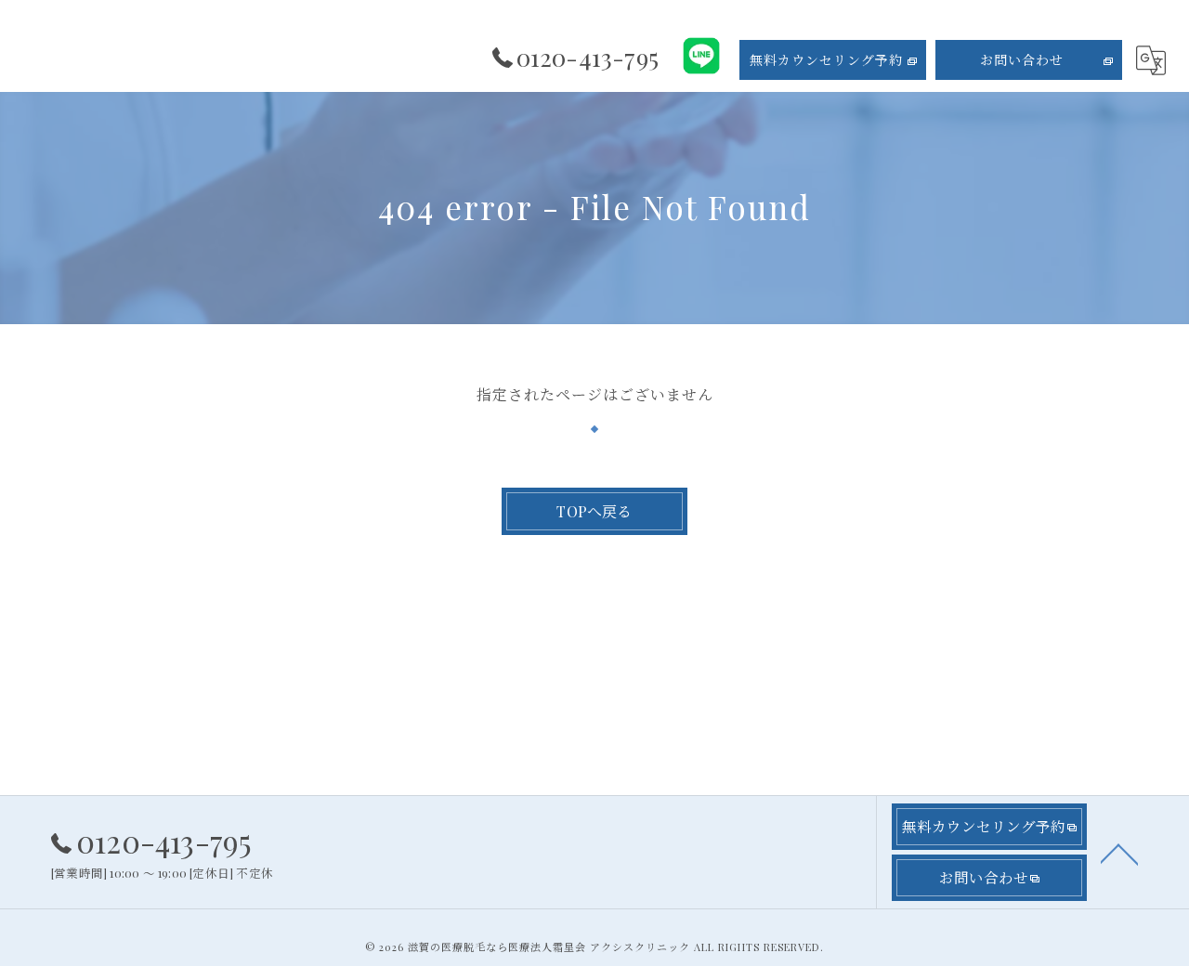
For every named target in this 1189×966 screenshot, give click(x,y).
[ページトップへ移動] (1119, 852)
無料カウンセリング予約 (826, 60)
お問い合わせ (1022, 60)
